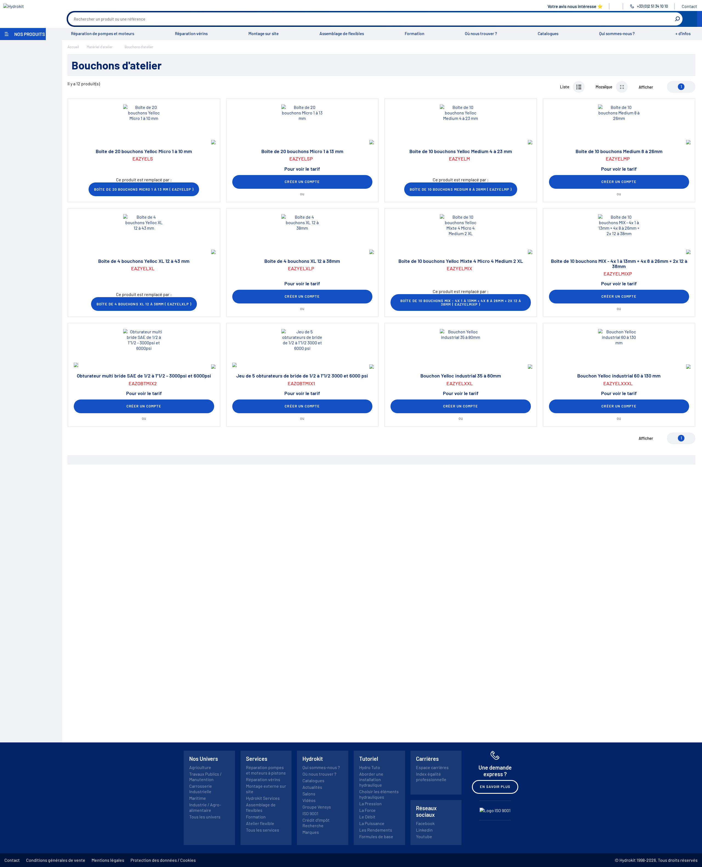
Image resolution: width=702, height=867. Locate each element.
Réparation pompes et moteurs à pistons (266, 770)
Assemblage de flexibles (341, 33)
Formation (414, 33)
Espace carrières (432, 767)
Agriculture (200, 767)
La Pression (370, 803)
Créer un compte (302, 181)
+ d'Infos (682, 33)
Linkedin (424, 829)
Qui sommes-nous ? (617, 33)
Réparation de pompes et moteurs (102, 33)
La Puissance (371, 823)
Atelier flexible (260, 823)
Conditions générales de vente (55, 860)
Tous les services (262, 829)
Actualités (312, 787)
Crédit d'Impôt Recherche (316, 822)
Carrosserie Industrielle (200, 788)
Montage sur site (263, 33)
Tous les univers (204, 816)
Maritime (197, 798)
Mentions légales (108, 860)
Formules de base (376, 836)
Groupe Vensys (316, 806)
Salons (308, 793)
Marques (310, 832)
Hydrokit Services (263, 798)
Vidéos (309, 800)
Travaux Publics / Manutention (205, 776)
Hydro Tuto (369, 767)
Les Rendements (375, 829)
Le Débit (367, 816)
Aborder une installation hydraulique (371, 779)
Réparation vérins (191, 33)
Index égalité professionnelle (431, 776)
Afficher (646, 87)
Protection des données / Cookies (163, 860)
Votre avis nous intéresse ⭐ (575, 6)
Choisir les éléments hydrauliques (379, 794)
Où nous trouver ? (481, 33)
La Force (367, 810)
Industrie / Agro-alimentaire (205, 807)
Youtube (424, 836)
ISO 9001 (310, 813)
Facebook (425, 823)
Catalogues (548, 33)
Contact (689, 6)
